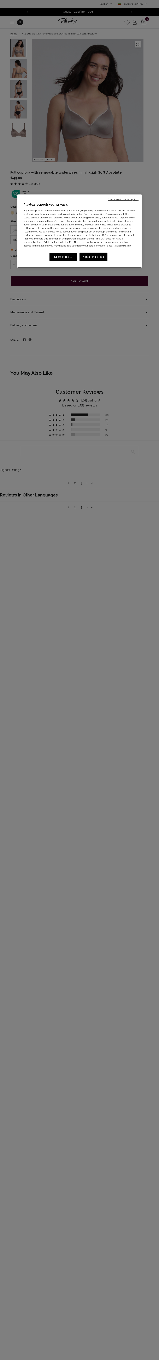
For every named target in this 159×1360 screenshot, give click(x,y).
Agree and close (93, 256)
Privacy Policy (122, 245)
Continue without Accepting (123, 199)
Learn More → (63, 256)
